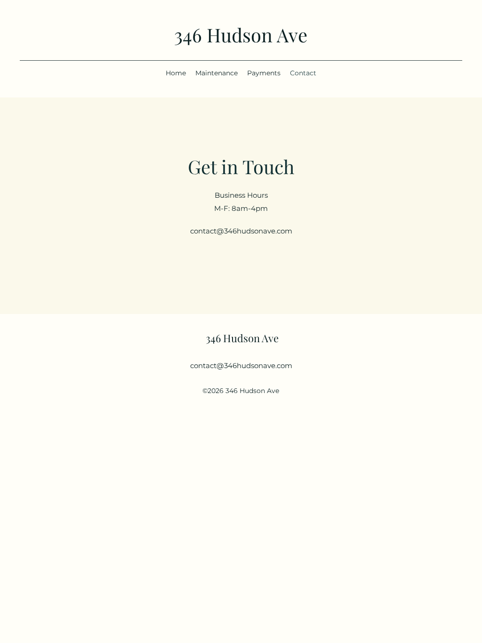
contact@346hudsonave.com (241, 230)
